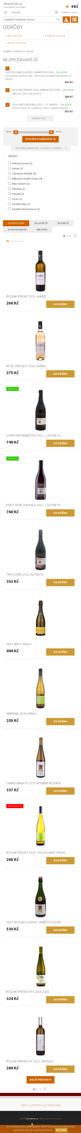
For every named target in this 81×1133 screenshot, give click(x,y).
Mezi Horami (20, 183)
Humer (17, 168)
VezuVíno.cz (15, 5)
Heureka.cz (38, 1105)
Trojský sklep (54, 1105)
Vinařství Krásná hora (25, 209)
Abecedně (42, 229)
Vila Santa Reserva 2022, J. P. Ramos (42, 105)
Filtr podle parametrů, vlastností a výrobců (39, 148)
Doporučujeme (16, 223)
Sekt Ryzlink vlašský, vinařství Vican (36, 72)
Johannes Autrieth (23, 173)
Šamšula (18, 188)
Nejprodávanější (17, 229)
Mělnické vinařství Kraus (26, 178)
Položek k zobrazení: (40, 139)
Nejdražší (63, 223)
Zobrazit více (39, 118)
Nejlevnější (41, 223)
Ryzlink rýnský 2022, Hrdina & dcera (43, 90)
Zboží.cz (24, 1105)
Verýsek (17, 193)
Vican (16, 198)
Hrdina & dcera (21, 163)
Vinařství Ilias (20, 204)
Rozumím (61, 1130)
